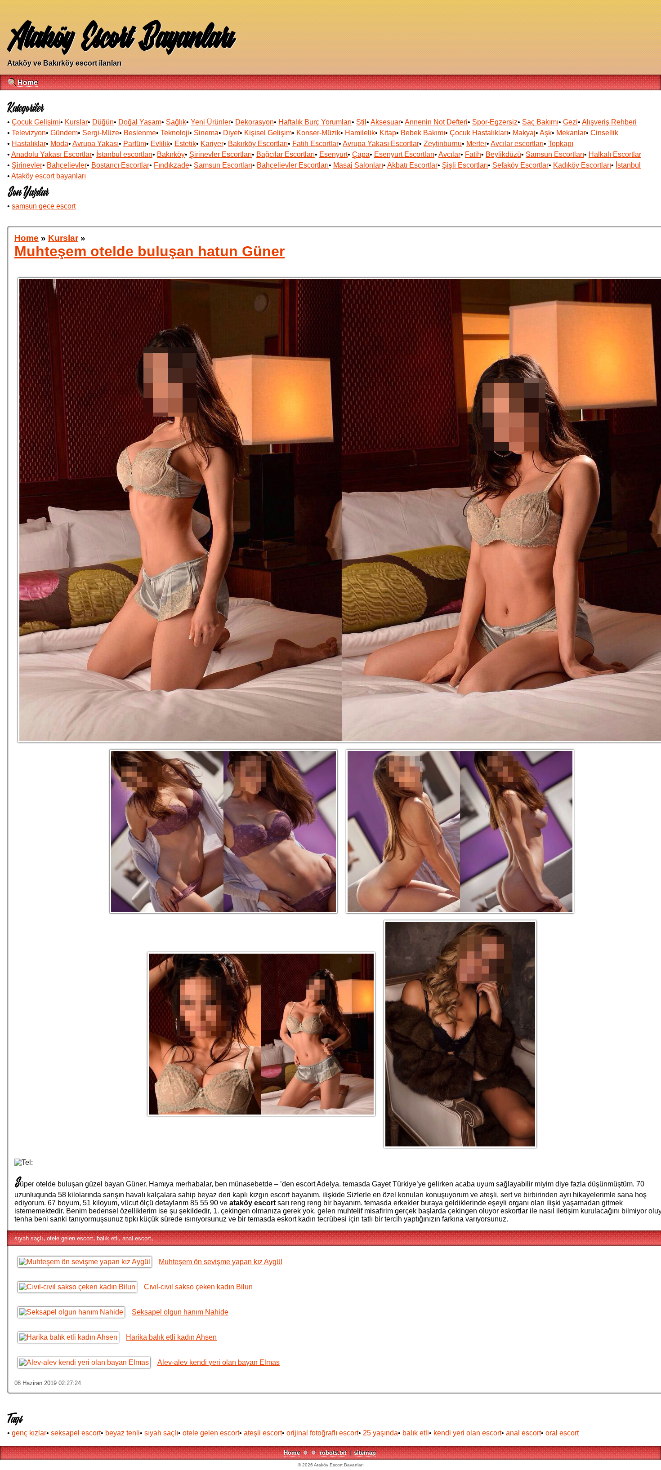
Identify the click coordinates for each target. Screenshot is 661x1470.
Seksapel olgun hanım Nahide (180, 1312)
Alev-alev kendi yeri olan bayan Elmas (218, 1362)
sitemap (365, 1452)
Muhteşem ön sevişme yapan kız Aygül (220, 1262)
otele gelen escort (70, 1238)
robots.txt (333, 1452)
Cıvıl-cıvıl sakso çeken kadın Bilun (198, 1287)
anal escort (136, 1238)
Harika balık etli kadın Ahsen (171, 1337)
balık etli (108, 1238)
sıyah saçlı (28, 1238)
